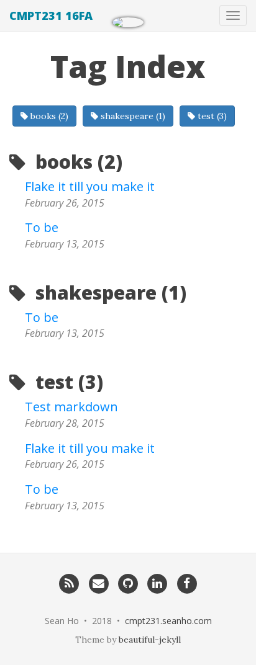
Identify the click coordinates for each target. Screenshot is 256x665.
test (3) (211, 116)
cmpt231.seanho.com (168, 621)
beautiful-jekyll (150, 639)
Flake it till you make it (90, 186)
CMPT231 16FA (51, 15)
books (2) (48, 116)
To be (41, 227)
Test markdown (71, 406)
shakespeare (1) (131, 116)
